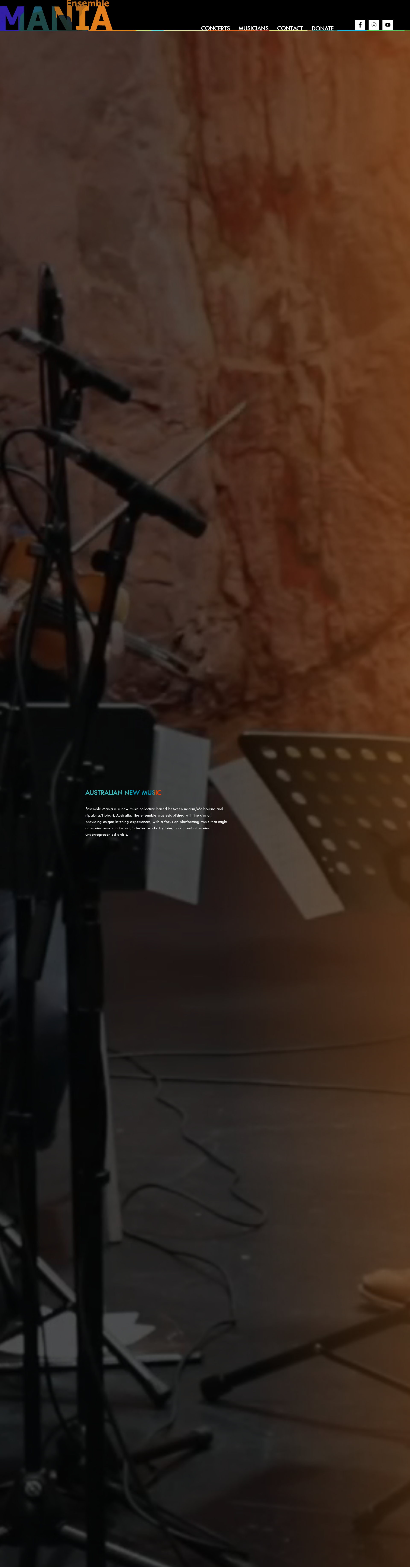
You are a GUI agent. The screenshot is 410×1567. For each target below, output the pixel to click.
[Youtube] (387, 25)
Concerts (215, 28)
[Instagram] (374, 25)
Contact (290, 28)
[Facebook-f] (360, 25)
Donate (323, 28)
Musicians (254, 28)
